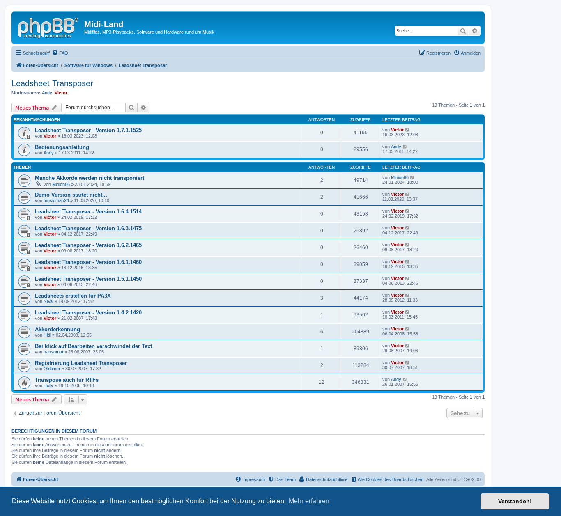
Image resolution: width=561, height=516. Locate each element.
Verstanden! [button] (515, 501)
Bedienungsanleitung (62, 147)
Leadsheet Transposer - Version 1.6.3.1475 (88, 228)
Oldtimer (52, 368)
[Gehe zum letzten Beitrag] (407, 129)
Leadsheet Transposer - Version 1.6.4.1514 (88, 212)
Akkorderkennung (57, 329)
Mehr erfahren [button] (309, 501)
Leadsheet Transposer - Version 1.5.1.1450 (88, 279)
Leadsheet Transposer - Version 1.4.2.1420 (88, 313)
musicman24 (56, 200)
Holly (48, 385)
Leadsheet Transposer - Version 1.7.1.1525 (88, 130)
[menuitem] (60, 53)
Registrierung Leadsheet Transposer (81, 363)
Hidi (47, 335)
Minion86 (61, 184)
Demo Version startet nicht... (71, 195)
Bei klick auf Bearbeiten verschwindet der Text (93, 346)
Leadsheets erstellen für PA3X (73, 296)
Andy (47, 92)
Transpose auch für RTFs (67, 380)
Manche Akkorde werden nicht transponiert (89, 178)
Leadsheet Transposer (52, 83)
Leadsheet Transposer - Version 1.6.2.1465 (88, 245)
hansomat (53, 351)
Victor (61, 92)
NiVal (48, 301)
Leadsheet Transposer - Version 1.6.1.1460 (88, 262)
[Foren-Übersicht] (49, 27)
